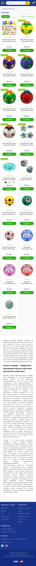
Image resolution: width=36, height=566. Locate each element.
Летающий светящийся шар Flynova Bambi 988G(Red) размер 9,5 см (27, 283)
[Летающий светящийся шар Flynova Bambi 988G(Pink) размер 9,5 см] (9, 270)
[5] (9, 182)
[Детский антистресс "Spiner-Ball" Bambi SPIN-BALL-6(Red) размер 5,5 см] (27, 97)
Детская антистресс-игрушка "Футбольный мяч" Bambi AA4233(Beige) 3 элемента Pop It (9, 248)
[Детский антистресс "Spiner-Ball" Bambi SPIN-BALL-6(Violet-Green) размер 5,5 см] (27, 62)
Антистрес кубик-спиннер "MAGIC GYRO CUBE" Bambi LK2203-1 (27, 179)
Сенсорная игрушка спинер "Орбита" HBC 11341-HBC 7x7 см (9, 317)
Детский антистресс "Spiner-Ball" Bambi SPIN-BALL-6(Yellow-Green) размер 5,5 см (27, 40)
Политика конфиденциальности (19, 554)
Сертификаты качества (8, 532)
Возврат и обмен (23, 516)
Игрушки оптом (6, 516)
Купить (10, 50)
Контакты (4, 508)
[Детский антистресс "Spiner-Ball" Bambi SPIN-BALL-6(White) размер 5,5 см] (9, 131)
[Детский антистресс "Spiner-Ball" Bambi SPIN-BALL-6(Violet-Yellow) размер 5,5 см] (9, 62)
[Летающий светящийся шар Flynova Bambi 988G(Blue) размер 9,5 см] (27, 235)
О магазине (21, 519)
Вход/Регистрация (24, 508)
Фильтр (6, 16)
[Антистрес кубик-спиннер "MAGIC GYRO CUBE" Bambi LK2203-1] (27, 166)
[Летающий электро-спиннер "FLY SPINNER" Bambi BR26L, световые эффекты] (9, 166)
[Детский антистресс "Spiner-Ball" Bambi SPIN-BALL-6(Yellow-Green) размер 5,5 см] (27, 28)
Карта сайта (5, 519)
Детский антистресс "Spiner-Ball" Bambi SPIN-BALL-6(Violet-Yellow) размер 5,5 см (9, 75)
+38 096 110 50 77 (7, 542)
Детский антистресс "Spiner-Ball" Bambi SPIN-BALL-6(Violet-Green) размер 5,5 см (27, 75)
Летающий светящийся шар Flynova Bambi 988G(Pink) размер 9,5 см (9, 283)
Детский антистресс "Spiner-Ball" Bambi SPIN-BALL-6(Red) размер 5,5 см (27, 109)
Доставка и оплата (24, 513)
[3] (6, 182)
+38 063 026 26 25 (7, 539)
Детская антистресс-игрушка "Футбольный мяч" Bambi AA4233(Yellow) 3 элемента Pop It (9, 213)
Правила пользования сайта (18, 552)
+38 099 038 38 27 (21, 539)
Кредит (20, 521)
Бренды (3, 511)
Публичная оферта (7, 529)
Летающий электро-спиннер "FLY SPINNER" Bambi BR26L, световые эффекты (9, 179)
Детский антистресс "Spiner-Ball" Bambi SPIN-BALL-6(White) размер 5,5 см (9, 144)
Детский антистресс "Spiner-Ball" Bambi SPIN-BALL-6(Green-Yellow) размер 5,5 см (9, 109)
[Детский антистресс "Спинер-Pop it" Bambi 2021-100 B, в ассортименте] (27, 131)
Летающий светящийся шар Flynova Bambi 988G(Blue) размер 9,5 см (27, 248)
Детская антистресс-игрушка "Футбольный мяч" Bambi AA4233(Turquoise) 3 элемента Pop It (27, 213)
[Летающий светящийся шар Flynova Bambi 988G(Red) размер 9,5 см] (27, 270)
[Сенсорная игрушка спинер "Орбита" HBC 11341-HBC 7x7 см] (9, 304)
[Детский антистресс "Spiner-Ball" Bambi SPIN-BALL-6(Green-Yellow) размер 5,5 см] (9, 97)
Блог (2, 513)
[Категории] (2, 3)
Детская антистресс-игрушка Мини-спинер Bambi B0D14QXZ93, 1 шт (9, 40)
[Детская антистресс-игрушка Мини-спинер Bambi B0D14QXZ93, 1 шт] (9, 28)
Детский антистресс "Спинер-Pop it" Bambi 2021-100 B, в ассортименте (27, 144)
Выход (20, 511)
